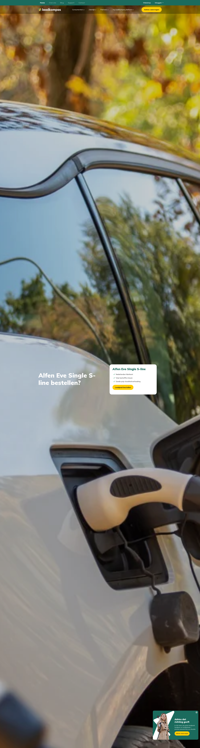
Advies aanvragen (151, 10)
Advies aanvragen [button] (182, 733)
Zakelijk (92, 10)
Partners (103, 10)
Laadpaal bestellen (123, 387)
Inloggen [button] (158, 3)
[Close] (197, 712)
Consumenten (77, 10)
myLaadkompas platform (122, 10)
